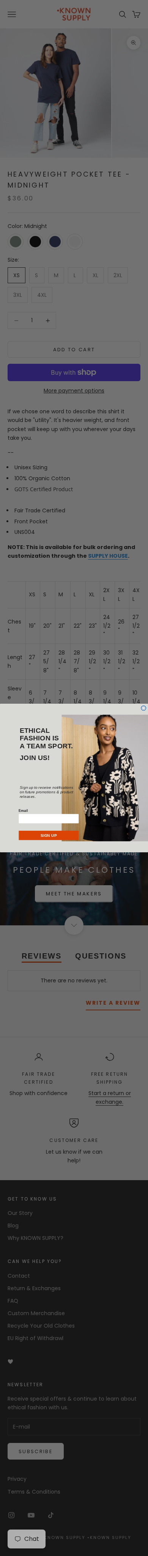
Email (23, 810)
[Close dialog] (143, 708)
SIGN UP (49, 835)
